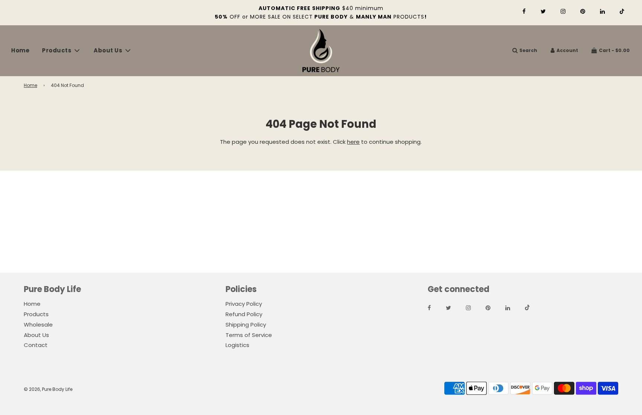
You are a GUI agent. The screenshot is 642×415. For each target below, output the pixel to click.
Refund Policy (244, 314)
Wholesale (38, 324)
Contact (36, 345)
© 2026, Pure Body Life (48, 389)
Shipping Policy (246, 324)
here (353, 142)
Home (20, 50)
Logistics (237, 345)
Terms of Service (249, 335)
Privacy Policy (244, 304)
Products (36, 314)
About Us (36, 335)
